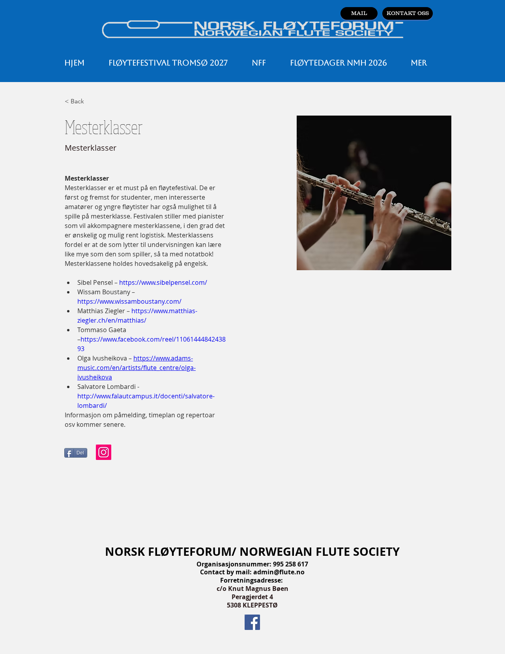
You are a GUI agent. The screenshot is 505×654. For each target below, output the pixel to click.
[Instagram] (103, 452)
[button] (258, 62)
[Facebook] (252, 622)
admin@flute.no (279, 572)
